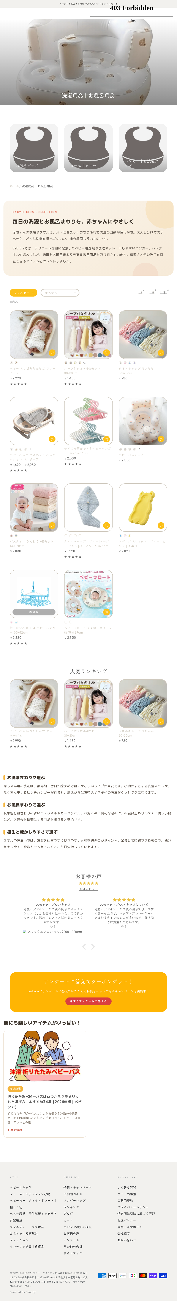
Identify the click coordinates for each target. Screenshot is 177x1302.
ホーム (14, 186)
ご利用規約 (125, 1200)
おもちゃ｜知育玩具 (24, 1233)
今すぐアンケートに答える (88, 1001)
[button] (85, 947)
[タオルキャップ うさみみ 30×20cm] (143, 334)
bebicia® (25, 1273)
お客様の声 (71, 1233)
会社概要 (123, 1233)
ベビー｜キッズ (21, 1187)
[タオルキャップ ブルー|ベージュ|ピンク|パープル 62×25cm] (88, 507)
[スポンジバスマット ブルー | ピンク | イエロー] (143, 507)
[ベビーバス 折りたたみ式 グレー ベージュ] (34, 334)
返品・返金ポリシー (131, 1227)
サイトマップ (72, 1253)
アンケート (71, 1240)
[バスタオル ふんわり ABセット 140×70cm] (34, 507)
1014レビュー (88, 889)
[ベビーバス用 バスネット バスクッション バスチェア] (34, 421)
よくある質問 (126, 1187)
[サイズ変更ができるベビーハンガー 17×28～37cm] (88, 421)
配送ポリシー (126, 1220)
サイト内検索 (126, 1194)
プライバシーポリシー (133, 1207)
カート (68, 1220)
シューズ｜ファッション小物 (30, 1194)
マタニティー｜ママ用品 (27, 1227)
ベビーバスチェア (131, 455)
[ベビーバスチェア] (143, 421)
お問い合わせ (126, 1240)
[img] (89, 883)
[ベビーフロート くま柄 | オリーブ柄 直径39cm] (88, 594)
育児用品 (16, 1220)
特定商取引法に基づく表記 (136, 1213)
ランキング (71, 1207)
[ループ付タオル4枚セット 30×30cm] (88, 334)
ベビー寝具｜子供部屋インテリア (33, 1213)
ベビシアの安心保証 (77, 1227)
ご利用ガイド (72, 1194)
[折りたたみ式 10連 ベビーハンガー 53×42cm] (34, 594)
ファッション (19, 1240)
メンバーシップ (74, 1200)
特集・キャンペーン (77, 1187)
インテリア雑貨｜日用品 (27, 1246)
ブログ (68, 1213)
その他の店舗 (72, 1246)
